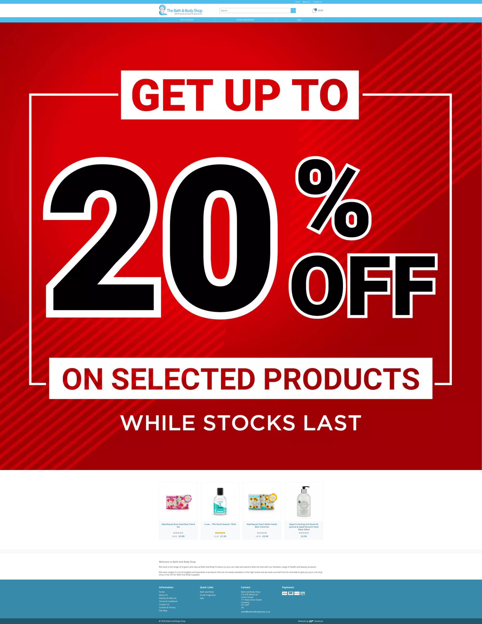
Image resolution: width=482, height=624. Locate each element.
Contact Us (317, 2)
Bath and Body (207, 591)
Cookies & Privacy (167, 607)
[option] (241, 246)
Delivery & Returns (167, 598)
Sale (202, 598)
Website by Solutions (310, 621)
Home (297, 2)
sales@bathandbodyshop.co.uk (255, 611)
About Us (306, 2)
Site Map (163, 610)
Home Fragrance (208, 595)
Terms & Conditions (168, 601)
